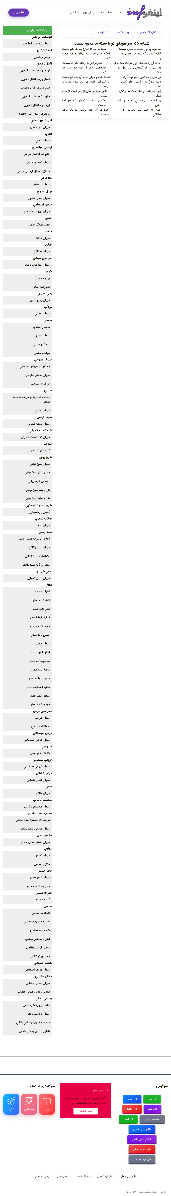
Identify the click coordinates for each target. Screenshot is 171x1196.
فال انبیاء (128, 1119)
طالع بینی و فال (128, 1176)
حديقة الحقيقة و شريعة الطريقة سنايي (31, 399)
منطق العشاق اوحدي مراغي (33, 171)
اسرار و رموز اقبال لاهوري (35, 79)
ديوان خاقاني (122, 32)
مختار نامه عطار (41, 669)
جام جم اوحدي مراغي (37, 154)
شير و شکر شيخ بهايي (37, 472)
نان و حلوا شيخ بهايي (37, 498)
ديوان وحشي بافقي (38, 1013)
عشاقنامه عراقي (40, 726)
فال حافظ (132, 1109)
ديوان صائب (42, 525)
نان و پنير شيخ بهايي (37, 490)
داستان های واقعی (142, 1139)
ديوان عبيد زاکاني (39, 547)
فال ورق (152, 1099)
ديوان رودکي (42, 313)
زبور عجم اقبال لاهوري (37, 105)
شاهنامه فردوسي (40, 753)
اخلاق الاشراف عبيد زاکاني (34, 538)
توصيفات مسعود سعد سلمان (33, 820)
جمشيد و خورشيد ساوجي (35, 366)
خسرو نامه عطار (40, 635)
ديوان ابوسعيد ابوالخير (36, 43)
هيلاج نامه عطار (40, 704)
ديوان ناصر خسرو (39, 877)
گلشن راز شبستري (39, 512)
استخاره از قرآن (152, 1119)
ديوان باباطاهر (41, 184)
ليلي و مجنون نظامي (37, 939)
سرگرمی (74, 12)
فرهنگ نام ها (83, 1176)
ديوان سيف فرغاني (38, 423)
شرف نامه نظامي (40, 930)
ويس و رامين (42, 57)
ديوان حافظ (43, 238)
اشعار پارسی (62, 1176)
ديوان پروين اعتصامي (37, 211)
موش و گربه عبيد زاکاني (36, 564)
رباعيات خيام (42, 278)
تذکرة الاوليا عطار (40, 617)
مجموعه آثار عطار (40, 661)
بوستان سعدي (41, 327)
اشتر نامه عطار (41, 600)
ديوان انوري (43, 140)
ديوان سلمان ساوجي (37, 375)
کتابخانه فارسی (147, 32)
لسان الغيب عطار (40, 652)
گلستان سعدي (41, 344)
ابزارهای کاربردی (105, 1176)
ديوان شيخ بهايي (40, 464)
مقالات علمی (105, 12)
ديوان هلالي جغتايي (38, 983)
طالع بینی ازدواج (142, 1129)
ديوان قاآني (43, 793)
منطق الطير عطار (40, 695)
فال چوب (132, 1099)
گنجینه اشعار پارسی (38, 30)
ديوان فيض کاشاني (38, 780)
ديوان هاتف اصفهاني (37, 969)
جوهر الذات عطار (40, 626)
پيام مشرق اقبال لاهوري (35, 87)
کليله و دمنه (43, 899)
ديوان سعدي (42, 335)
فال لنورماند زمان (142, 1159)
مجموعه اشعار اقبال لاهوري (34, 113)
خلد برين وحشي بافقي (36, 1005)
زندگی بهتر (88, 12)
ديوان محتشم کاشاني (37, 806)
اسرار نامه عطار (41, 591)
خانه (118, 12)
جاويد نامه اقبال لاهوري (36, 96)
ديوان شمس (42, 855)
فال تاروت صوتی (142, 1149)
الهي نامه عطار (41, 609)
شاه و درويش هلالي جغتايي (33, 991)
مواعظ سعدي (42, 353)
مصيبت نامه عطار (39, 678)
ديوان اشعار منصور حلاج (35, 842)
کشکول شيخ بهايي (39, 481)
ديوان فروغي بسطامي (37, 766)
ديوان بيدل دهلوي (39, 198)
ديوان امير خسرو (40, 127)
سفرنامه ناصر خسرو (38, 886)
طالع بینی (18, 12)
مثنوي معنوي (42, 864)
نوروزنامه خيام (41, 286)
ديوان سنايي (42, 410)
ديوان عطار (43, 643)
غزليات (102, 32)
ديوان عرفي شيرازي (38, 578)
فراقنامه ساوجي (40, 383)
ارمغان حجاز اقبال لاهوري (35, 70)
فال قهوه (152, 1109)
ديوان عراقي (42, 717)
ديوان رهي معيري (39, 300)
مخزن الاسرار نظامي (38, 947)
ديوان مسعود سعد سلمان (35, 828)
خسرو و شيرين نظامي (37, 921)
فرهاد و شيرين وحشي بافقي (33, 1022)
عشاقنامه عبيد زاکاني (37, 556)
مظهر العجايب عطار (38, 687)
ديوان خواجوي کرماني (37, 264)
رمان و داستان (42, 1176)
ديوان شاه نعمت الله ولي (35, 437)
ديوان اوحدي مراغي (38, 162)
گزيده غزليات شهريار (38, 450)
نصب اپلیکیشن (85, 1111)
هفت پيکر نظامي (39, 956)
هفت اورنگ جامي (39, 224)
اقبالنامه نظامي (41, 913)
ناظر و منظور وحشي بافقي (34, 1031)
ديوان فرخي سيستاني (37, 739)
